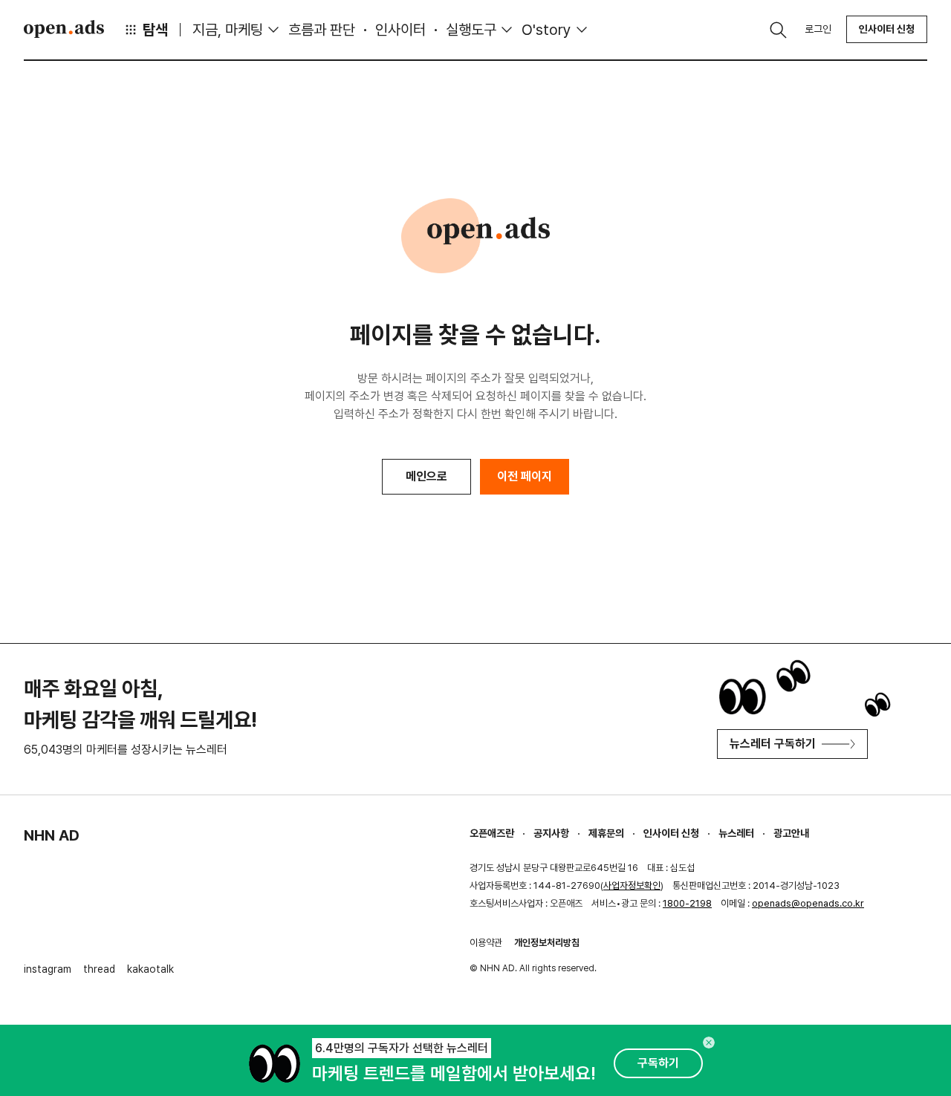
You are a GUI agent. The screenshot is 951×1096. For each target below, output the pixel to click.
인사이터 (400, 30)
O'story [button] (546, 30)
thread (99, 969)
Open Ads (64, 29)
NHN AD (51, 835)
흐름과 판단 (321, 30)
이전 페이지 (524, 476)
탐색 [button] (155, 30)
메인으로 (426, 476)
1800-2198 (687, 903)
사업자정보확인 (631, 885)
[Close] (709, 1042)
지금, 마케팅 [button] (227, 30)
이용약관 (486, 942)
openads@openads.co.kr (808, 903)
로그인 (818, 29)
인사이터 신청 (887, 29)
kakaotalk (150, 969)
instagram (47, 969)
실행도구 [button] (471, 30)
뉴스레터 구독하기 (773, 744)
